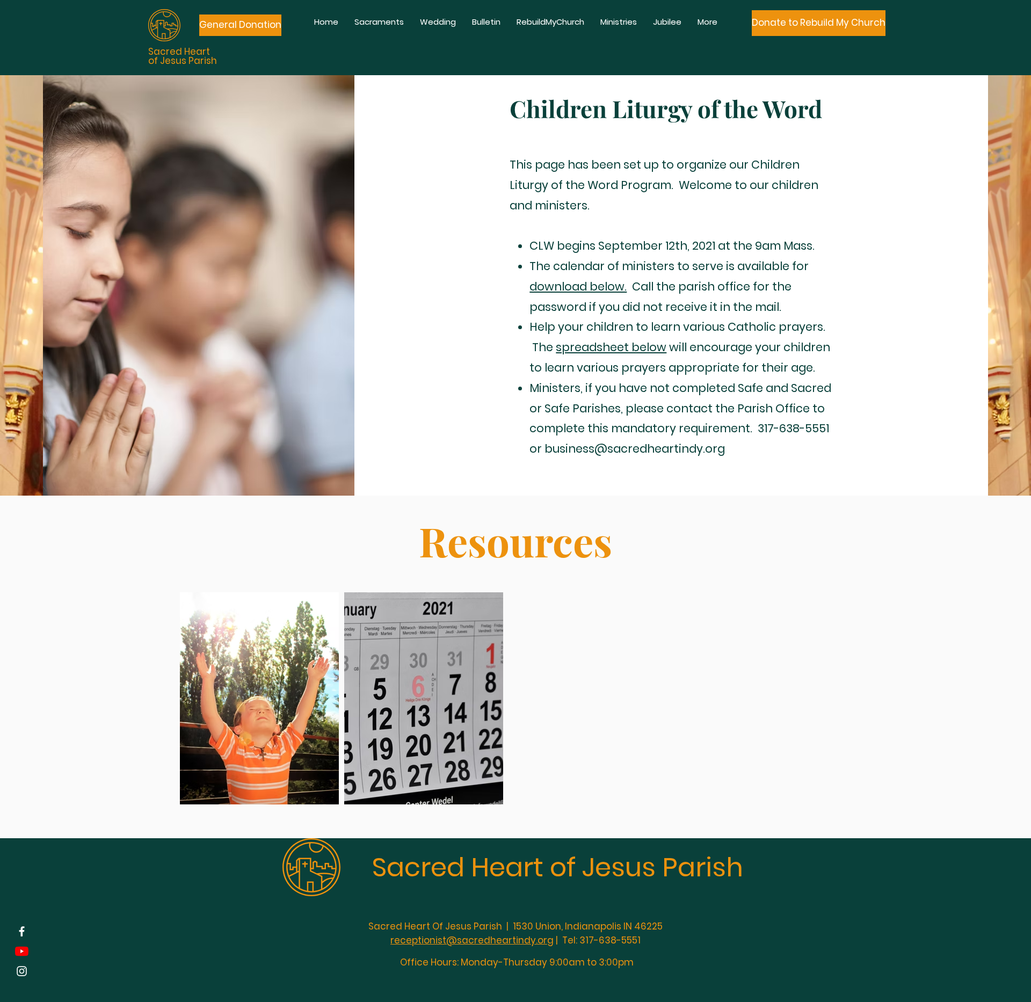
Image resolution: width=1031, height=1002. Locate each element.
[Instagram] (21, 971)
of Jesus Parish (182, 60)
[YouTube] (21, 951)
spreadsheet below (611, 347)
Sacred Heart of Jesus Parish (557, 867)
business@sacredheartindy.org (634, 448)
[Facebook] (21, 931)
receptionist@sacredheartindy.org (472, 940)
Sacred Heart (179, 51)
